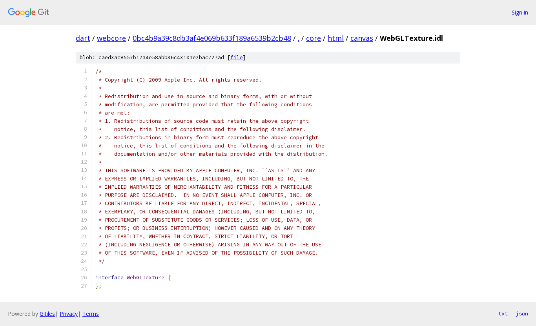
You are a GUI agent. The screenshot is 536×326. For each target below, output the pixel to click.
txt (503, 313)
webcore (111, 38)
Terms (90, 313)
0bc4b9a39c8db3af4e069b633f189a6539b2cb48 (212, 38)
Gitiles (47, 313)
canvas (361, 38)
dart (83, 38)
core (313, 38)
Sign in (520, 12)
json (522, 313)
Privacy (69, 313)
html (336, 38)
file (236, 57)
